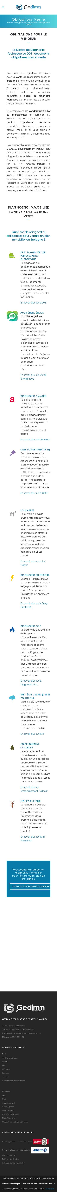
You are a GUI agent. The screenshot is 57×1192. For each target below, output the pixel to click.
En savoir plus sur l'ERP (32, 733)
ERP (3, 1065)
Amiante (5, 1077)
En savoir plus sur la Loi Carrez (32, 563)
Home (10, 22)
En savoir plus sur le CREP (34, 492)
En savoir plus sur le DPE (33, 302)
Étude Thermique (9, 1118)
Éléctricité (6, 1091)
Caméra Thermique (10, 1114)
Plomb (4, 1061)
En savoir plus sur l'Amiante (35, 439)
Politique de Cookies (10, 1159)
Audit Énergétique (9, 1058)
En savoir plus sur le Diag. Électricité (34, 605)
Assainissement (8, 1103)
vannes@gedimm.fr (33, 1033)
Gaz (4, 1095)
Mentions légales (9, 1155)
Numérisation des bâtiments (13, 1080)
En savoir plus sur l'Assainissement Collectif (34, 789)
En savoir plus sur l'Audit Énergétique (33, 376)
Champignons (8, 1106)
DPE (3, 1054)
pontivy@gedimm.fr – (16, 1033)
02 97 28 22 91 (18, 1037)
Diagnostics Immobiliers (26, 22)
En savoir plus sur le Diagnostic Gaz (30, 682)
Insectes (5, 1073)
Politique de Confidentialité (13, 1163)
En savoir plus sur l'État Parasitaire (32, 838)
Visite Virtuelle (7, 1110)
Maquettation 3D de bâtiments (15, 1122)
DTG (4, 1099)
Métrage (6, 1069)
